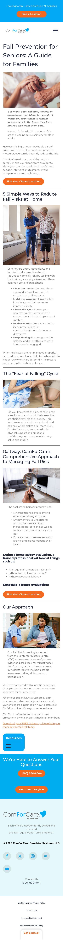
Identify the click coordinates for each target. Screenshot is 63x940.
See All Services (48, 6)
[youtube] (7, 869)
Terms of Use (32, 910)
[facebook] (7, 856)
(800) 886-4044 (31, 882)
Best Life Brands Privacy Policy (31, 903)
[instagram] (33, 856)
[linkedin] (46, 856)
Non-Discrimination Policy (31, 926)
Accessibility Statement (31, 918)
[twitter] (20, 856)
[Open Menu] (55, 30)
